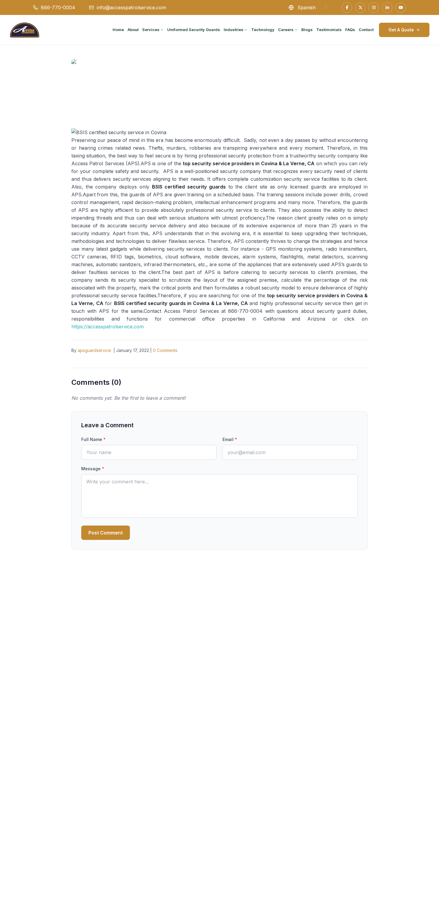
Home (118, 29)
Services (150, 29)
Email (229, 439)
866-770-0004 (58, 7)
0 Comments (165, 350)
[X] (360, 7)
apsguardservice (94, 350)
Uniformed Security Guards (193, 29)
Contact (366, 29)
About (133, 29)
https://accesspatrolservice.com (107, 327)
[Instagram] (374, 7)
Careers (286, 29)
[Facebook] (347, 7)
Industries (233, 29)
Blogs (307, 29)
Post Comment (105, 533)
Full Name (93, 439)
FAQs (350, 29)
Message (92, 468)
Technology (262, 29)
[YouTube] (400, 7)
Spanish (306, 7)
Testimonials (329, 29)
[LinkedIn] (387, 7)
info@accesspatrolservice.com (131, 7)
